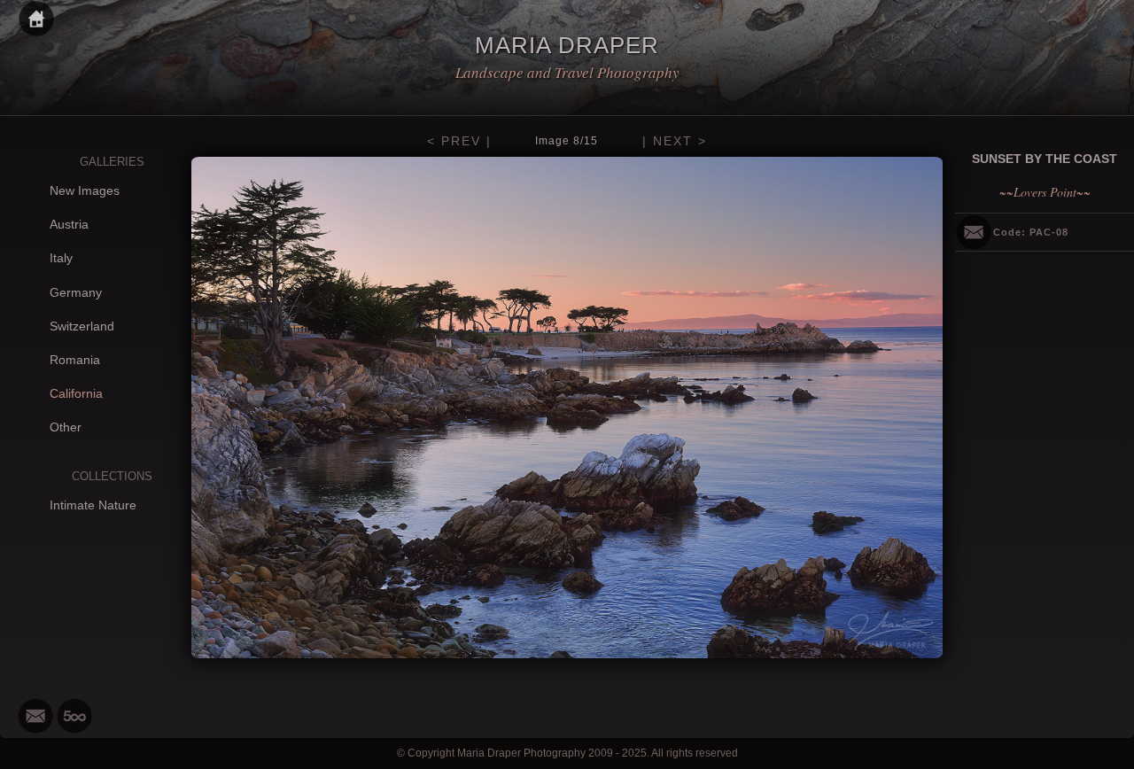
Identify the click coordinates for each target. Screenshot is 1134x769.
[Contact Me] (35, 716)
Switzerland (82, 326)
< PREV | (459, 141)
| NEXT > (674, 141)
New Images (85, 190)
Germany (76, 292)
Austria (69, 224)
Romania (75, 360)
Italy (61, 258)
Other (66, 427)
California (76, 393)
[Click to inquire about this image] (973, 232)
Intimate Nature (93, 505)
